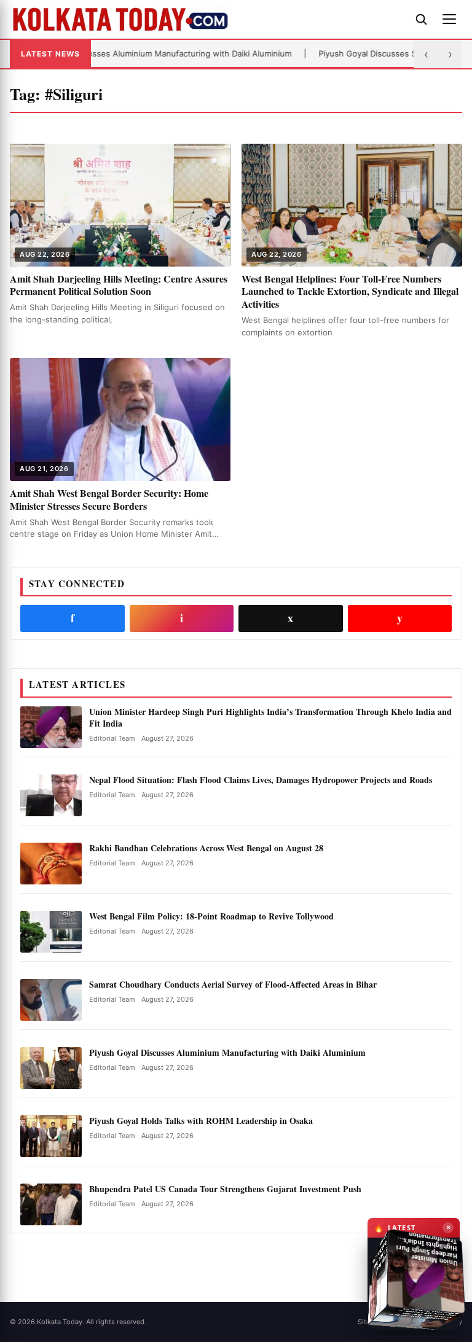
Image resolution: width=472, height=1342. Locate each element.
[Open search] (421, 19)
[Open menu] (449, 19)
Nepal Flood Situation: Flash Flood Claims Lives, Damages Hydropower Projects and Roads (260, 779)
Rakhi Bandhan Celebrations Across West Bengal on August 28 (206, 847)
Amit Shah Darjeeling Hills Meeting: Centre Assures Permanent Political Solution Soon (118, 284)
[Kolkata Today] (206, 19)
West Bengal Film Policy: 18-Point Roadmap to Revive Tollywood (211, 916)
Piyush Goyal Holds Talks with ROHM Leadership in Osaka (201, 1120)
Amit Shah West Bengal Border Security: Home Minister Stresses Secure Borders (109, 499)
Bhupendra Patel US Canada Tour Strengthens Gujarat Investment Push (225, 1188)
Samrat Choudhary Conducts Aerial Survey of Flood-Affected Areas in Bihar (233, 984)
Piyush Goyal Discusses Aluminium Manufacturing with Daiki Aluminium (227, 1052)
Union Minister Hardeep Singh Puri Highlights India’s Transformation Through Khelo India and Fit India (270, 717)
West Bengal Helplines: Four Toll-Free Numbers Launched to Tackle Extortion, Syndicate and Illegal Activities (350, 291)
